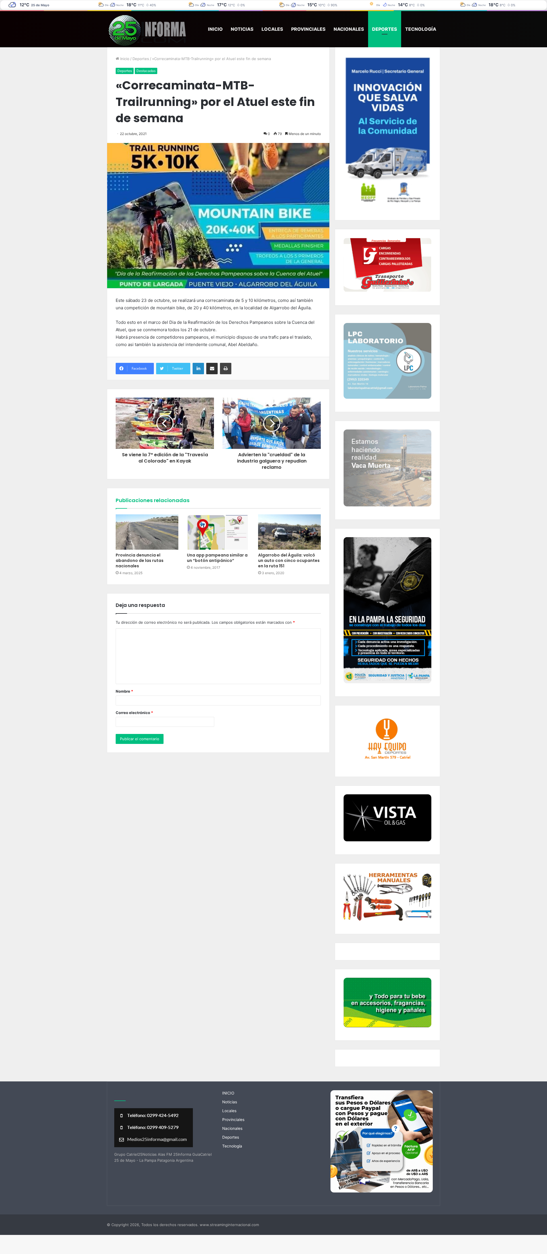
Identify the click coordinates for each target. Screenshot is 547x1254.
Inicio (124, 58)
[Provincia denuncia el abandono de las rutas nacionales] (147, 532)
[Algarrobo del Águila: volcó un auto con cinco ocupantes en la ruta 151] (289, 532)
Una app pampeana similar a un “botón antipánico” (217, 557)
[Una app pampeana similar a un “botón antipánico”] (218, 532)
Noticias (242, 29)
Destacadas (146, 71)
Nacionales (349, 29)
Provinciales (308, 29)
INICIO (215, 29)
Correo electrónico (134, 712)
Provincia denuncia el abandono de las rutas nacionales (140, 560)
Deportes (384, 29)
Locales (272, 29)
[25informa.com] (147, 31)
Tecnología (420, 29)
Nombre (124, 691)
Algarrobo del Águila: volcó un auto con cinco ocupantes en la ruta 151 (289, 560)
